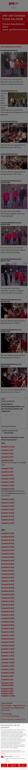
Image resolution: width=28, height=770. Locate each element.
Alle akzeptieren (23, 765)
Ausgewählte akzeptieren (13, 765)
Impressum (3, 753)
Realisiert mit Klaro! (23, 768)
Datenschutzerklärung (6, 751)
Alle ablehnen (4, 765)
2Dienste (7, 761)
